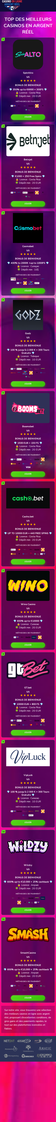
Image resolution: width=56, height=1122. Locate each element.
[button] (28, 117)
